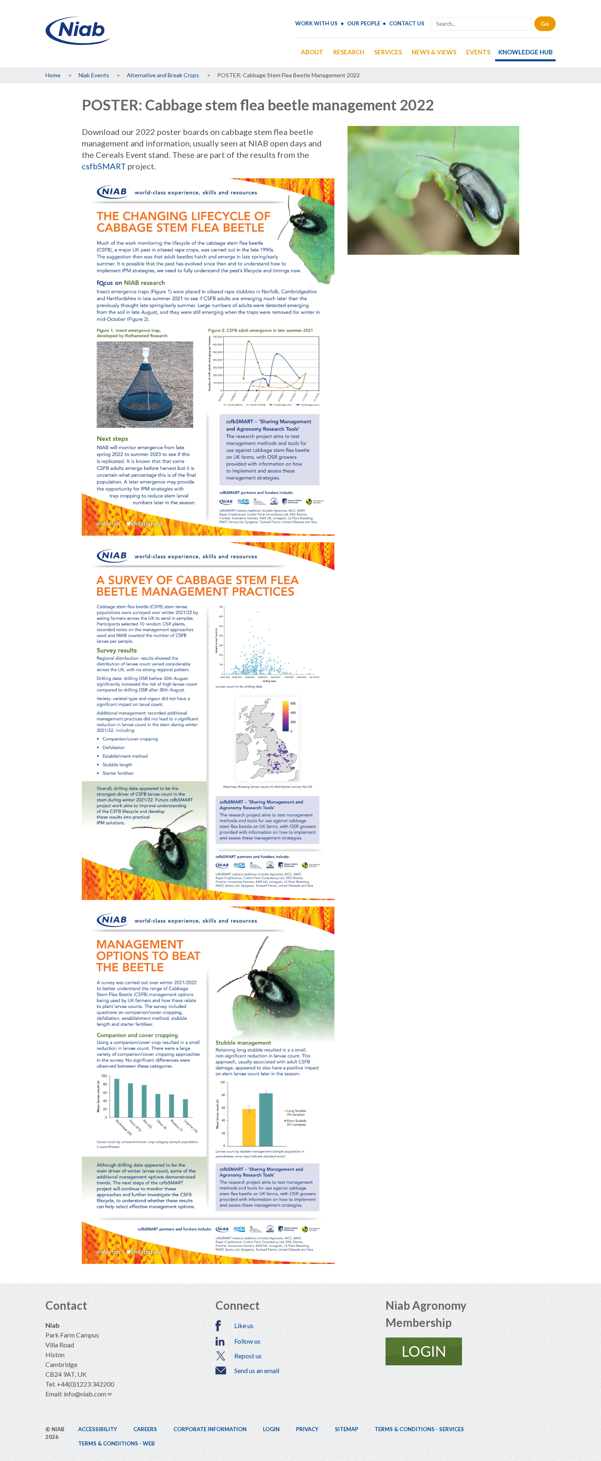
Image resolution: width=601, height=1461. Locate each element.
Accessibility (97, 1429)
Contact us (406, 23)
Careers (145, 1429)
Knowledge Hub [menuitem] (525, 52)
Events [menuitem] (478, 52)
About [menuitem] (312, 52)
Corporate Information (210, 1429)
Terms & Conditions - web (116, 1443)
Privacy (307, 1429)
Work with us (316, 23)
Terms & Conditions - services (419, 1429)
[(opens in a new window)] (471, 1351)
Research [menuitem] (348, 52)
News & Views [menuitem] (434, 52)
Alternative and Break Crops (163, 75)
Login (271, 1429)
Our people (363, 23)
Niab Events (93, 75)
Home (53, 75)
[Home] (78, 41)
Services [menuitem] (388, 52)
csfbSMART (104, 166)
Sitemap (346, 1429)
